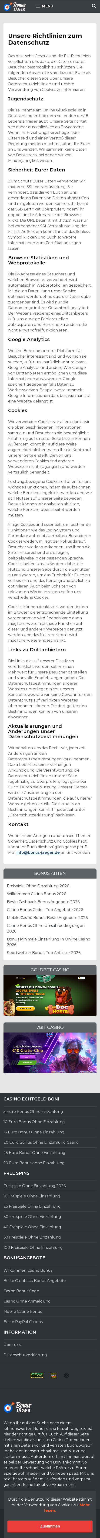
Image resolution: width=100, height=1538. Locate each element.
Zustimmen (50, 1526)
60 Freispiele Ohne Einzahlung (32, 1237)
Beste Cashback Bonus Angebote (34, 1280)
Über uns (12, 1344)
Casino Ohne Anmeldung (27, 1301)
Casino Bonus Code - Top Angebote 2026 (45, 910)
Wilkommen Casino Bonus (27, 1270)
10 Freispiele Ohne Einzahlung (31, 1196)
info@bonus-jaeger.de (38, 852)
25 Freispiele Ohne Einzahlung (32, 1206)
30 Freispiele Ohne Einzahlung (32, 1216)
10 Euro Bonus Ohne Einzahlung (34, 1122)
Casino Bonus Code (21, 1291)
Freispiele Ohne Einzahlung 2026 (38, 886)
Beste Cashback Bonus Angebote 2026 (43, 902)
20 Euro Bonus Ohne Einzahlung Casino (41, 1142)
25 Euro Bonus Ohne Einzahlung (34, 1152)
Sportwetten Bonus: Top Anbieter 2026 (43, 953)
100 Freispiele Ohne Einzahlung (33, 1247)
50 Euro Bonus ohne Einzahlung (34, 1163)
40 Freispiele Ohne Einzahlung (32, 1227)
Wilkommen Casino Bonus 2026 (36, 894)
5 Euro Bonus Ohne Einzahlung (33, 1111)
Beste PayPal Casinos (23, 1322)
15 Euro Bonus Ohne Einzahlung (33, 1132)
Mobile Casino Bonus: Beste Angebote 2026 (47, 917)
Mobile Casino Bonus (22, 1311)
